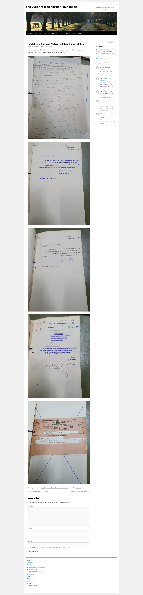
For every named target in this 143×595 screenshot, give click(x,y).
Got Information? (100, 58)
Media (68, 33)
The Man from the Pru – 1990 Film (80, 40)
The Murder (38, 33)
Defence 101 (32, 587)
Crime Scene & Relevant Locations (38, 40)
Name (30, 528)
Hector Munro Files (33, 569)
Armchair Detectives (33, 585)
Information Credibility (34, 588)
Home (30, 33)
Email (30, 535)
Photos (30, 580)
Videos (30, 581)
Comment (31, 506)
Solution (46, 33)
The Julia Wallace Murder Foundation (51, 6)
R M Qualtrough (48, 46)
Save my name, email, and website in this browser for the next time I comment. (50, 547)
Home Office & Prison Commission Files (57, 488)
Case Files (54, 33)
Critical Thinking (77, 33)
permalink (78, 488)
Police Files (31, 573)
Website (30, 541)
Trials (61, 33)
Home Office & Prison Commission (37, 567)
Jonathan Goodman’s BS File (35, 571)
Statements (31, 574)
